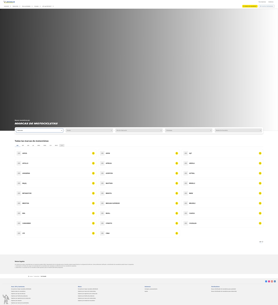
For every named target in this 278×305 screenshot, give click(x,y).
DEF (23, 145)
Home (31, 276)
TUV (50, 145)
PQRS (45, 145)
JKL (33, 145)
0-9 (62, 145)
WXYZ (56, 145)
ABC (18, 145)
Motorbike (36, 276)
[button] (61, 130)
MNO (39, 145)
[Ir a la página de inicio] (9, 2)
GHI (28, 145)
